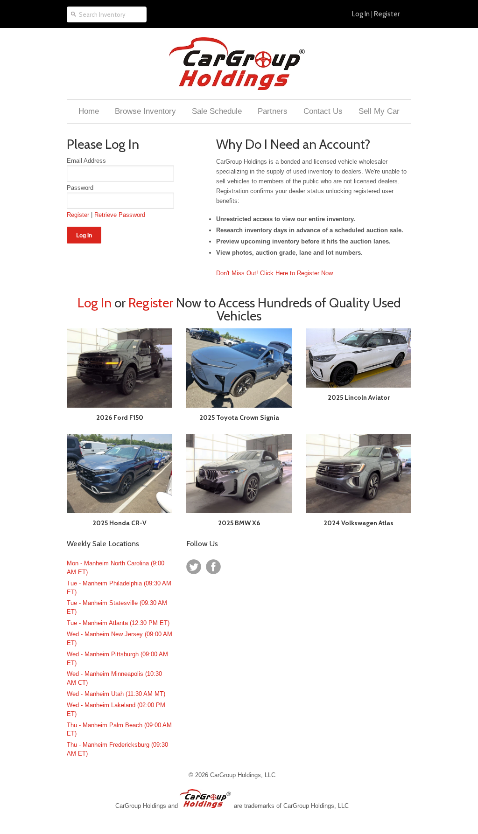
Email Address (86, 160)
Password (80, 187)
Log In (361, 14)
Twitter (193, 566)
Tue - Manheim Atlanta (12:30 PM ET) (118, 622)
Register (387, 14)
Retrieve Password (119, 214)
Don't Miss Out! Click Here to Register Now (274, 273)
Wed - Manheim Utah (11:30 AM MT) (116, 693)
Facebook (213, 566)
